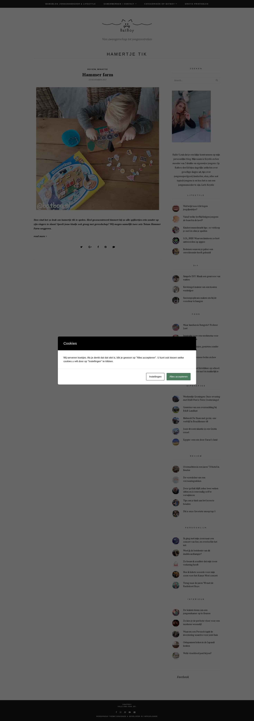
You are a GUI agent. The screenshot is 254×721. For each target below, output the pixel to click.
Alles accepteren (179, 376)
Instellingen (155, 376)
